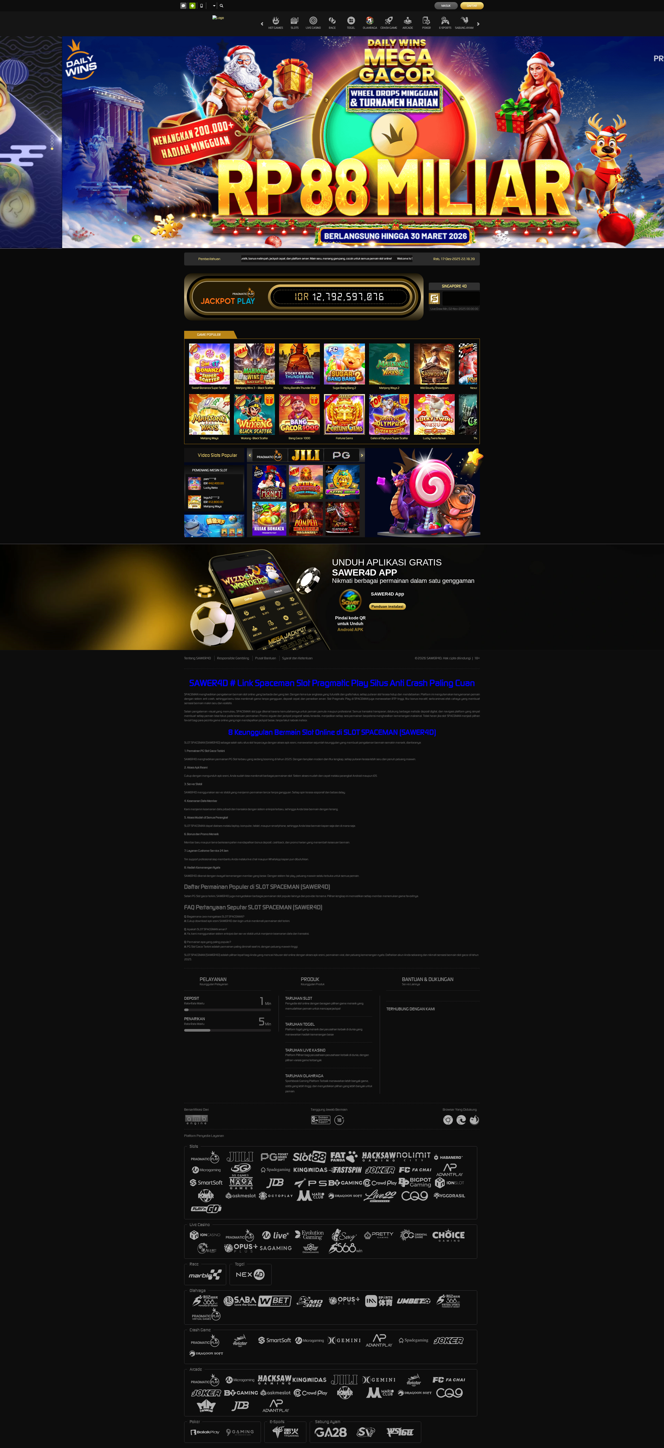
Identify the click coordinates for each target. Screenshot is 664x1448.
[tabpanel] (332, 142)
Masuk (446, 6)
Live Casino (313, 28)
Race (332, 28)
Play (246, 301)
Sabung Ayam (464, 28)
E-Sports (445, 28)
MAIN (213, 364)
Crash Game (389, 28)
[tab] (270, 455)
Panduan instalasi (387, 606)
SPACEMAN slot (245, 711)
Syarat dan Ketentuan (297, 658)
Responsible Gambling (233, 658)
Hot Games (275, 28)
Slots (295, 28)
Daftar (472, 6)
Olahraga (370, 28)
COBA (272, 477)
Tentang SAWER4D (197, 658)
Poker (426, 28)
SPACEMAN (191, 694)
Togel (351, 28)
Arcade (408, 28)
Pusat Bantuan (265, 658)
